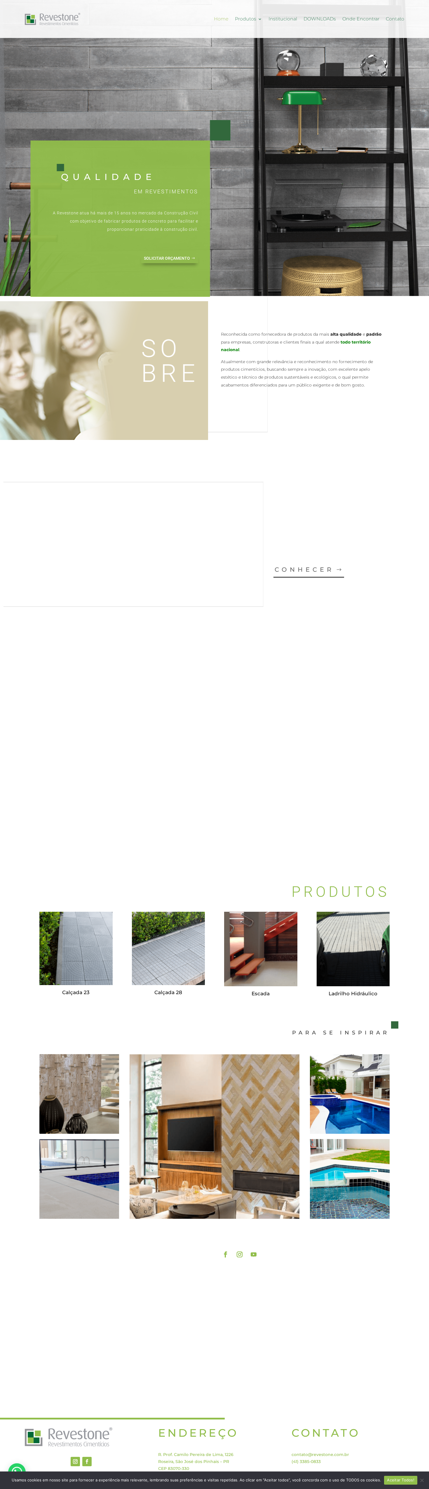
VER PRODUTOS (352, 1233)
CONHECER (304, 569)
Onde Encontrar (360, 19)
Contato (395, 19)
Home (221, 19)
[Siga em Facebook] (225, 1254)
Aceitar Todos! (400, 1480)
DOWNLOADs (320, 19)
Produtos (245, 19)
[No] (422, 1480)
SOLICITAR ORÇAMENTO (167, 258)
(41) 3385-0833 (306, 1461)
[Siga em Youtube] (253, 1254)
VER (347, 827)
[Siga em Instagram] (239, 1254)
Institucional (282, 19)
